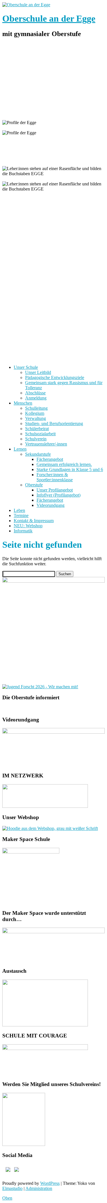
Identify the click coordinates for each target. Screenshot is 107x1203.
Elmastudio (12, 1188)
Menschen (23, 403)
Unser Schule (26, 367)
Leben (19, 510)
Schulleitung (36, 408)
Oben (7, 1198)
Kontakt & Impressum (34, 520)
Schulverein (36, 438)
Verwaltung (35, 418)
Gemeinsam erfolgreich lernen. (64, 464)
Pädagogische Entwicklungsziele (54, 377)
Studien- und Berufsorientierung (54, 423)
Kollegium (34, 413)
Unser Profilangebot (55, 490)
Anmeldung (36, 398)
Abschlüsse (35, 392)
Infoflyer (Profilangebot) (58, 495)
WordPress (50, 1183)
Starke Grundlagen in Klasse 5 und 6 (70, 469)
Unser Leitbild (38, 372)
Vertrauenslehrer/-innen (46, 444)
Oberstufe (34, 484)
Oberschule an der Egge (48, 18)
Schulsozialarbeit (40, 433)
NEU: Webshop (28, 525)
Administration (38, 1188)
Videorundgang (50, 505)
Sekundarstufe (38, 454)
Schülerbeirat (37, 428)
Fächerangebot (50, 459)
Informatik (23, 530)
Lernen (20, 449)
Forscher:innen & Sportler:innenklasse (55, 477)
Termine (21, 515)
